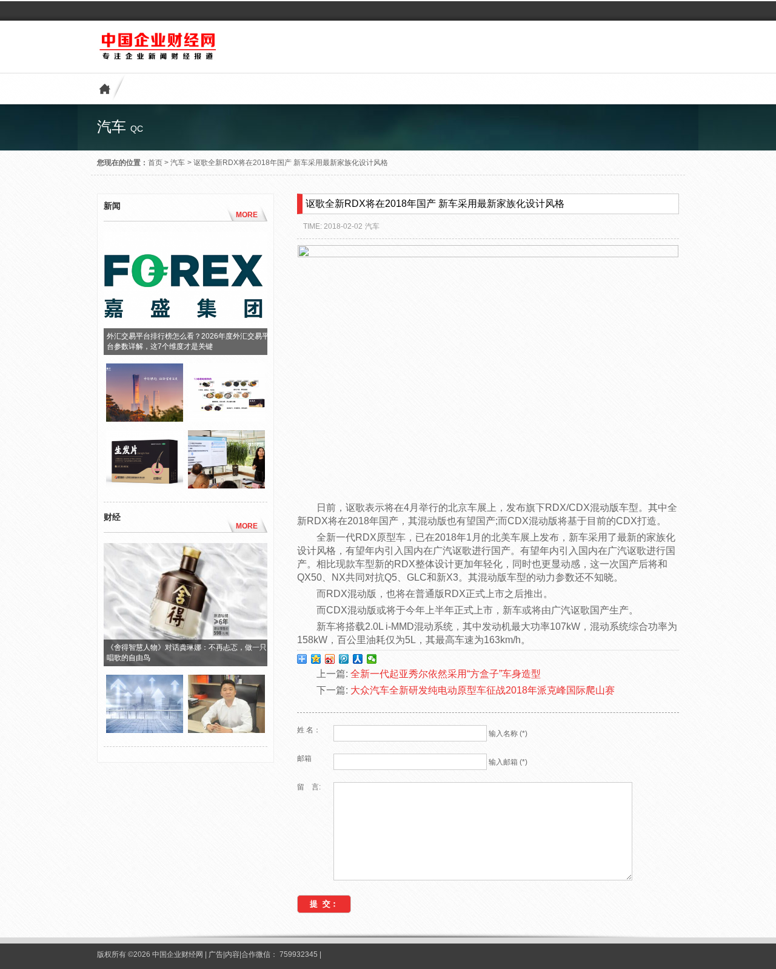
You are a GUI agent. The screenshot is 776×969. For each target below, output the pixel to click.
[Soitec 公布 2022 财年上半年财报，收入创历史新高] (144, 730)
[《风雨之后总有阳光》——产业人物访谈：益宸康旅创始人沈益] (226, 730)
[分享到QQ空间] (316, 659)
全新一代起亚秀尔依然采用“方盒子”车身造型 (445, 674)
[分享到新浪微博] (330, 659)
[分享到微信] (372, 659)
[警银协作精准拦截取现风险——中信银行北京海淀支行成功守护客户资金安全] (144, 419)
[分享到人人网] (358, 659)
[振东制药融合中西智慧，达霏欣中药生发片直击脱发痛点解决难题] (144, 485)
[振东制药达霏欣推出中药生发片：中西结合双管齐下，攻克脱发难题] (226, 419)
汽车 (177, 162)
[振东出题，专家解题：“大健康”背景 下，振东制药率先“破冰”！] (226, 485)
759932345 (298, 954)
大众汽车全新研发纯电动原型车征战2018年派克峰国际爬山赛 (482, 690)
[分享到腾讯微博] (344, 659)
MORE (247, 215)
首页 (155, 162)
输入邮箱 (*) (508, 762)
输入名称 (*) (508, 733)
